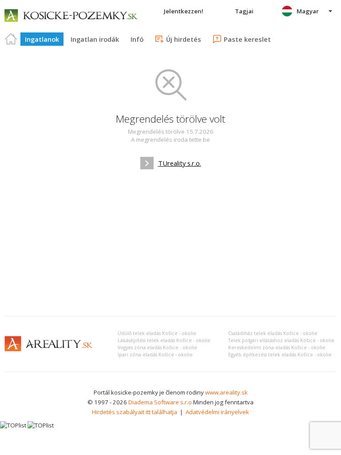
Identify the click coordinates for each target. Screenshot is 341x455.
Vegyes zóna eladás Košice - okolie (157, 347)
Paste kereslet (247, 39)
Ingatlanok (42, 39)
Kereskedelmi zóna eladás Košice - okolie (276, 347)
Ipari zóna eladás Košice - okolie (155, 354)
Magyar (308, 11)
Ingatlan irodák (95, 39)
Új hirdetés (183, 39)
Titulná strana (11, 39)
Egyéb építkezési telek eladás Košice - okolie (280, 354)
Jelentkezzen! (183, 11)
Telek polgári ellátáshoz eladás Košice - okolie (281, 340)
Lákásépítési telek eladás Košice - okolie (164, 340)
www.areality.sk (226, 392)
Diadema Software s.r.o (160, 402)
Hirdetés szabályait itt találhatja (134, 412)
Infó (137, 39)
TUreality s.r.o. (179, 163)
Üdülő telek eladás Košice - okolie (157, 333)
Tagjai (244, 11)
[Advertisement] (170, 242)
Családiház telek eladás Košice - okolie (272, 333)
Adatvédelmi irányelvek (217, 412)
